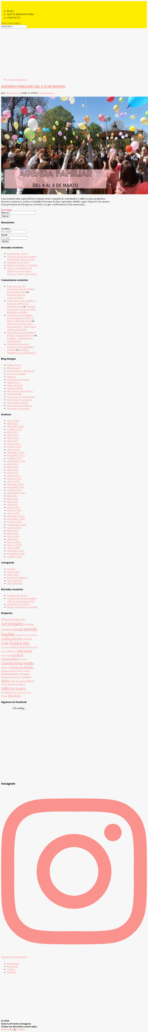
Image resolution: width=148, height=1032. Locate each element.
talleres (8, 688)
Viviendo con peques (18, 408)
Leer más (6, 209)
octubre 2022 (14, 458)
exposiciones (12, 663)
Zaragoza (14, 695)
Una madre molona (17, 402)
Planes (30, 680)
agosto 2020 (14, 527)
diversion (25, 647)
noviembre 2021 (15, 487)
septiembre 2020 (16, 524)
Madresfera (13, 382)
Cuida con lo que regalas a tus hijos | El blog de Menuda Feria (21, 303)
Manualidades (10, 673)
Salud (3, 684)
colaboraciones (11, 639)
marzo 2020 (13, 542)
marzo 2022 (13, 475)
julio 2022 (12, 463)
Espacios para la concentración (16, 296)
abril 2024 (12, 423)
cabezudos (32, 635)
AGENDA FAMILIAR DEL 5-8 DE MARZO (33, 86)
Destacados (13, 571)
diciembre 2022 (15, 452)
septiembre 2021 (16, 492)
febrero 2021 (14, 510)
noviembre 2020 (16, 518)
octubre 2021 (14, 490)
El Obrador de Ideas (18, 379)
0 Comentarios (46, 92)
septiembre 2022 (16, 461)
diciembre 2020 (15, 516)
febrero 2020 (14, 544)
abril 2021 (12, 504)
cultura (14, 647)
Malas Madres (15, 385)
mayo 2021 (13, 501)
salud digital (11, 684)
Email (4, 234)
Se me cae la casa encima (21, 396)
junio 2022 (12, 466)
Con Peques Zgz (15, 643)
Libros (20, 670)
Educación (12, 574)
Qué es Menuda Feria (20, 14)
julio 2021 (12, 495)
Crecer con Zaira (16, 373)
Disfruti (11, 376)
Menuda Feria (13, 92)
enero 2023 (13, 449)
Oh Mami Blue (14, 393)
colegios (27, 639)
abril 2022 (12, 472)
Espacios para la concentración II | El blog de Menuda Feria (21, 289)
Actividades (12, 623)
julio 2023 (12, 432)
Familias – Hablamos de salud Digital (20, 340)
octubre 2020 (14, 521)
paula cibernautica (18, 681)
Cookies (20, 1029)
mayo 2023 (13, 437)
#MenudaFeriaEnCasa (13, 619)
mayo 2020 (13, 536)
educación (24, 651)
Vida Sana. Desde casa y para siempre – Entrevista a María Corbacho (21, 326)
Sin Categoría (14, 580)
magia (27, 670)
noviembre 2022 (16, 455)
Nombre (5, 228)
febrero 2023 (14, 446)
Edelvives (11, 651)
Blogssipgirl (13, 367)
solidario (21, 684)
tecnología (7, 692)
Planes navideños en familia (22, 265)
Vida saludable (15, 583)
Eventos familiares (17, 79)
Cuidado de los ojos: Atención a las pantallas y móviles (21, 309)
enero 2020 (13, 547)
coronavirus (5, 647)
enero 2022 (13, 481)
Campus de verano (17, 253)
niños (5, 680)
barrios (24, 635)
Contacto (13, 17)
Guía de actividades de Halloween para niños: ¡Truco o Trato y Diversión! (22, 271)
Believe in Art (14, 365)
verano (4, 696)
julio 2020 (12, 530)
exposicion (22, 659)
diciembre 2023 (15, 426)
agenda (18, 629)
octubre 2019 (14, 556)
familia (29, 663)
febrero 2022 (14, 478)
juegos (5, 670)
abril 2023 (12, 440)
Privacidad (7, 1029)
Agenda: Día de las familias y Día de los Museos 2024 (21, 258)
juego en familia (22, 667)
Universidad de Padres (19, 405)
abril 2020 (12, 539)
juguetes (12, 671)
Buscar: (5, 212)
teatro (21, 688)
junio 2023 (12, 435)
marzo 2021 (13, 507)
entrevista (6, 655)
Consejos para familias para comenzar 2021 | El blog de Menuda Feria (20, 318)
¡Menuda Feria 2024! (18, 262)
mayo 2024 (13, 420)
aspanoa (19, 635)
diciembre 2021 (15, 484)
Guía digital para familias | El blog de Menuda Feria (21, 334)
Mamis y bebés (15, 388)
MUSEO (17, 677)
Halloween (6, 667)
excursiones (9, 659)
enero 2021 (13, 513)
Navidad (26, 676)
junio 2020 (12, 533)
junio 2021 (12, 498)
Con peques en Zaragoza (21, 370)
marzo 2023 (13, 443)
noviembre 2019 (16, 553)
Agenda (11, 568)
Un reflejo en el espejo (19, 399)
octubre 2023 (14, 429)
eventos (17, 655)
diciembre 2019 (15, 550)
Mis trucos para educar (20, 391)
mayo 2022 (13, 469)
